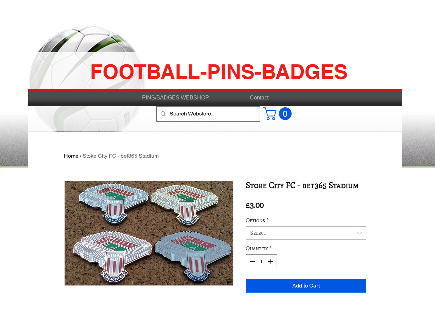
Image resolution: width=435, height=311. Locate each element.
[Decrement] (251, 261)
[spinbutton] (261, 261)
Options (257, 220)
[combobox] (306, 233)
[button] (279, 113)
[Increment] (271, 261)
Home (71, 156)
